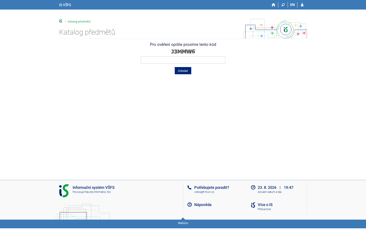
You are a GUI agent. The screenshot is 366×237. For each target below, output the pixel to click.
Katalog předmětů (79, 21)
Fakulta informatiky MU (98, 192)
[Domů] (273, 5)
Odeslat (183, 71)
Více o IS (265, 204)
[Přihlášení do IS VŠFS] (302, 5)
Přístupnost (264, 209)
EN (292, 4)
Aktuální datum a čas (269, 192)
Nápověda (203, 204)
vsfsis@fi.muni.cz (204, 192)
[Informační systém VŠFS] (61, 21)
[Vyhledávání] (283, 5)
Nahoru (183, 223)
